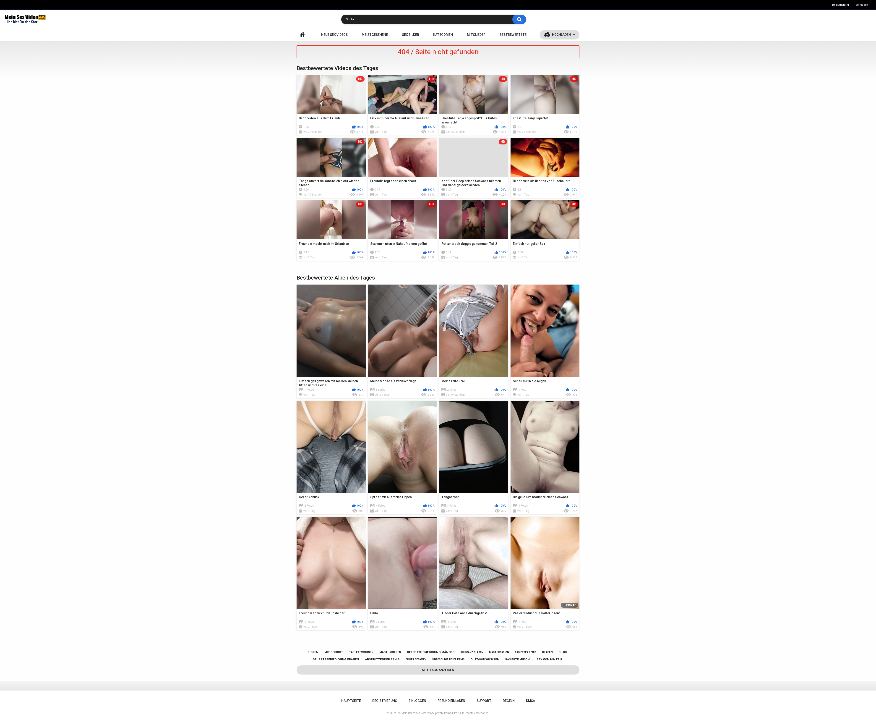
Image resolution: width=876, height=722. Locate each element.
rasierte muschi (518, 659)
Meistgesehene (375, 35)
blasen (547, 652)
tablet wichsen (361, 652)
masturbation (499, 652)
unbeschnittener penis (448, 659)
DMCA (530, 701)
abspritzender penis (382, 659)
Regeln (509, 701)
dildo (563, 652)
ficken (313, 652)
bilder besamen (416, 659)
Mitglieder (476, 35)
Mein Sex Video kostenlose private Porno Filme (430, 713)
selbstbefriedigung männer (430, 652)
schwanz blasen (471, 652)
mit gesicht (333, 652)
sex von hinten (549, 659)
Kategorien (443, 35)
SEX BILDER (410, 35)
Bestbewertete (513, 35)
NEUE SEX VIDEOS (334, 35)
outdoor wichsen (484, 659)
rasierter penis (525, 652)
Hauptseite (302, 35)
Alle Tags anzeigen (438, 670)
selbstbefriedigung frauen (336, 659)
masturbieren (390, 652)
